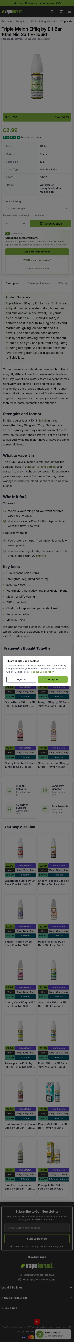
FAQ (62, 283)
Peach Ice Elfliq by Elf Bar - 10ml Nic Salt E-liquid (51, 945)
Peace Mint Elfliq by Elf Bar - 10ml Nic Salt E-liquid (52, 1128)
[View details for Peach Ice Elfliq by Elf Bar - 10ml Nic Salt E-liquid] (54, 909)
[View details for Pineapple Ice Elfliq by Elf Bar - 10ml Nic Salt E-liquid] (20, 1031)
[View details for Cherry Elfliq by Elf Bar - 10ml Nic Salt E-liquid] (20, 731)
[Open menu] (69, 12)
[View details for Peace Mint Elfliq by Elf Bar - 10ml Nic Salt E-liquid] (54, 1092)
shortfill (41, 555)
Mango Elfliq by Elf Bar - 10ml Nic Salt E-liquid (53, 704)
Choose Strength (13, 201)
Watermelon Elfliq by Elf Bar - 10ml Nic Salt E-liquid (20, 884)
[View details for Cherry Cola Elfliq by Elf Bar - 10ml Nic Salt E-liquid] (20, 970)
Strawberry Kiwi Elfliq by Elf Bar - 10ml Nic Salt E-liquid (53, 767)
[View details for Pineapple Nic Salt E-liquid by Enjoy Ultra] (54, 1153)
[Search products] (52, 12)
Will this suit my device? (37, 260)
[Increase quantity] (24, 223)
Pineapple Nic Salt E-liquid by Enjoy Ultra (51, 1187)
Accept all (53, 679)
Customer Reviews (39, 283)
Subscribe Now (37, 1238)
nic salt (42, 420)
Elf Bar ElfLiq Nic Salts (44, 21)
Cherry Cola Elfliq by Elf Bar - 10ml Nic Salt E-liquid (20, 1006)
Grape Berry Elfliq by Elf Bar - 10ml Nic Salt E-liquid (20, 706)
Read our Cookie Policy (42, 672)
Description (12, 283)
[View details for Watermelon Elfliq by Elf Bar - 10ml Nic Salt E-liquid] (20, 848)
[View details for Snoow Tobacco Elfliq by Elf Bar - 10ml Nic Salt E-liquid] (54, 848)
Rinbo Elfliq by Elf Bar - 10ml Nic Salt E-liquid (52, 1065)
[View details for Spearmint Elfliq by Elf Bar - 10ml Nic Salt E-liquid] (54, 970)
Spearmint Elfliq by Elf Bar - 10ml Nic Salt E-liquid (52, 1006)
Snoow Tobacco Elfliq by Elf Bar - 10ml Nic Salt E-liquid (53, 884)
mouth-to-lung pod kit (41, 466)
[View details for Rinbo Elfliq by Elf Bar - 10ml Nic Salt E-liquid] (54, 1031)
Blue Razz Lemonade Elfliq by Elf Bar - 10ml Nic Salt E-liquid (18, 1189)
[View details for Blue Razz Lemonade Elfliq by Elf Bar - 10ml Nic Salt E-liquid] (20, 1153)
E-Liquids (21, 21)
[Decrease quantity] (7, 223)
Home (8, 21)
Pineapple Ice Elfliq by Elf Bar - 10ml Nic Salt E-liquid (20, 1067)
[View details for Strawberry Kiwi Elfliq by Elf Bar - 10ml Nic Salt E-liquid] (54, 731)
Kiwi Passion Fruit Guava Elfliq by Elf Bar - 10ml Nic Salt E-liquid (20, 1128)
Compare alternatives (37, 268)
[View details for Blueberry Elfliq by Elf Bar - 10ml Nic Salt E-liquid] (20, 909)
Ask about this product (37, 251)
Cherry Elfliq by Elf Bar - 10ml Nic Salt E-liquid (20, 765)
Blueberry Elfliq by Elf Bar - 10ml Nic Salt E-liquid (18, 945)
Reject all (21, 679)
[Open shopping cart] (60, 11)
